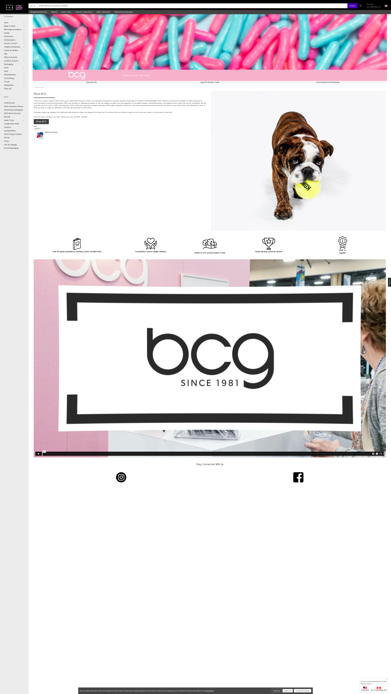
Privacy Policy (209, 691)
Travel (6, 82)
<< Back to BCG (39, 87)
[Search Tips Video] (360, 6)
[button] (33, 5)
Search (352, 6)
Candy (7, 33)
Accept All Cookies (303, 691)
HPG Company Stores (13, 106)
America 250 (9, 103)
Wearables (9, 85)
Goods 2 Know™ (11, 43)
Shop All (7, 89)
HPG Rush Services (12, 113)
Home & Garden (11, 50)
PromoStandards (11, 148)
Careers (7, 127)
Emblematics (9, 40)
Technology (9, 78)
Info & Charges (10, 145)
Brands (7, 117)
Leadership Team (11, 124)
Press (6, 141)
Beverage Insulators (13, 29)
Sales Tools (9, 120)
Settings (277, 691)
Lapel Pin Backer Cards (209, 82)
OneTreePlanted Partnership (328, 82)
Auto (6, 22)
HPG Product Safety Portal (13, 136)
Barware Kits (92, 82)
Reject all (287, 691)
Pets (6, 71)
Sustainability (10, 131)
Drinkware (8, 36)
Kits (5, 54)
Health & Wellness (12, 47)
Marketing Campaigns (13, 110)
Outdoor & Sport (11, 61)
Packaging (8, 64)
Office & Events (10, 57)
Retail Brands (10, 75)
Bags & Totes (9, 26)
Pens (6, 68)
